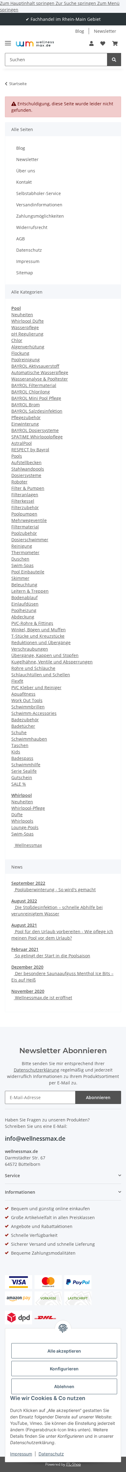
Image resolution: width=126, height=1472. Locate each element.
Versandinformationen (39, 205)
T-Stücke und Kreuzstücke (38, 636)
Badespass (22, 758)
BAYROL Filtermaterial (33, 385)
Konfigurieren (64, 1368)
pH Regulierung (27, 334)
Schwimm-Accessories (34, 713)
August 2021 (24, 925)
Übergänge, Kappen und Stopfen (45, 655)
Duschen (20, 559)
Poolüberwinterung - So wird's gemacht (55, 889)
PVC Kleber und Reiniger (36, 687)
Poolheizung (23, 610)
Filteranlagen (24, 495)
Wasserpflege (25, 327)
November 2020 (27, 991)
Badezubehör (25, 720)
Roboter (19, 482)
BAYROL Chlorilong (30, 392)
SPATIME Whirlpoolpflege (37, 437)
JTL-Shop (73, 1464)
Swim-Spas (22, 565)
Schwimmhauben (29, 739)
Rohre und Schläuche (33, 668)
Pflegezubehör (26, 417)
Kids (15, 752)
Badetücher (23, 726)
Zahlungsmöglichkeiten (40, 216)
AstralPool (21, 443)
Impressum (21, 1453)
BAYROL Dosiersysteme (35, 430)
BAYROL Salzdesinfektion (36, 411)
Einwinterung (25, 424)
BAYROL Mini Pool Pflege (36, 398)
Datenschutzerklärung (36, 1070)
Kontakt (24, 182)
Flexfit (17, 681)
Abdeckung (22, 617)
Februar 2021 (25, 949)
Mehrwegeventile (29, 520)
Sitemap (24, 273)
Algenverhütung (27, 347)
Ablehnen (64, 1386)
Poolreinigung (25, 359)
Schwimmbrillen (28, 707)
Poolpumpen (24, 514)
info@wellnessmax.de (35, 1139)
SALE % (18, 784)
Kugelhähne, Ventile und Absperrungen (52, 662)
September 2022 (28, 883)
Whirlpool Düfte (27, 321)
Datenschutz (51, 1453)
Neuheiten (22, 314)
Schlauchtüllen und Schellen (40, 675)
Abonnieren (98, 1097)
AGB (20, 239)
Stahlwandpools (27, 469)
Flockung (20, 353)
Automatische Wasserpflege (39, 372)
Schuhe (19, 732)
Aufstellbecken (26, 462)
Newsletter (105, 31)
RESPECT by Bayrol (30, 449)
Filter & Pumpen (27, 488)
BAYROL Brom (25, 404)
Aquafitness (23, 694)
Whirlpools (22, 821)
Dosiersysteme (26, 475)
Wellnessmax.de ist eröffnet (43, 998)
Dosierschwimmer (29, 540)
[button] (91, 43)
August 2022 (24, 901)
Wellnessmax (28, 845)
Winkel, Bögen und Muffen (38, 630)
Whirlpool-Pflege (28, 808)
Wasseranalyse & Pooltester (39, 379)
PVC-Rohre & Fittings (32, 623)
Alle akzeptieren (64, 1351)
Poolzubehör (24, 533)
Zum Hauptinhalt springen (28, 3)
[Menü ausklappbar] (8, 40)
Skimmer (20, 578)
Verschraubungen (29, 649)
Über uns (25, 171)
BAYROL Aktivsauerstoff (35, 366)
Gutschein (21, 777)
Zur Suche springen (76, 3)
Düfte (17, 814)
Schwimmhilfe (25, 765)
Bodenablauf (24, 597)
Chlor (16, 340)
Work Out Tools (27, 700)
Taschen (19, 745)
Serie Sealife (24, 771)
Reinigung (21, 546)
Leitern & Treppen (30, 591)
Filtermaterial (25, 527)
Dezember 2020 (27, 967)
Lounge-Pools (25, 827)
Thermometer (25, 552)
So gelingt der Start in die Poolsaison (52, 956)
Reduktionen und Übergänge (41, 642)
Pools (16, 456)
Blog (79, 31)
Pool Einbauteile (27, 572)
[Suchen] (114, 59)
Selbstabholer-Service (38, 193)
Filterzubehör (25, 507)
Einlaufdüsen (25, 604)
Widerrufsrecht (31, 227)
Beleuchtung (24, 585)
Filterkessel (22, 501)
